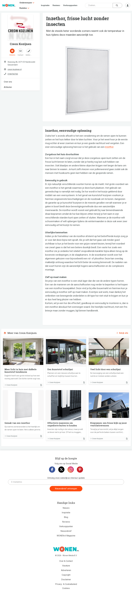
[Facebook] (52, 469)
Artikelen (8, 87)
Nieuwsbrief (66, 531)
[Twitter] (61, 469)
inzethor (109, 147)
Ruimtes (23, 8)
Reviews (56, 5)
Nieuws (66, 508)
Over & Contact (66, 561)
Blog (66, 517)
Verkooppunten (70, 5)
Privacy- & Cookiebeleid (66, 584)
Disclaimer (66, 579)
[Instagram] (71, 469)
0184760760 (13, 74)
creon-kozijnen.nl (15, 69)
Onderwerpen (25, 3)
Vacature (66, 565)
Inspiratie (45, 5)
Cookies (66, 588)
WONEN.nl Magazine (66, 535)
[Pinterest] (80, 469)
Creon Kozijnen (11, 385)
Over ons (8, 82)
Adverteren (66, 570)
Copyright (66, 575)
